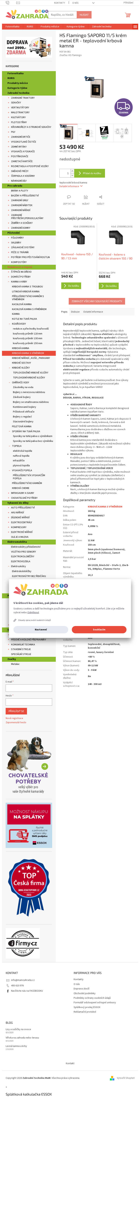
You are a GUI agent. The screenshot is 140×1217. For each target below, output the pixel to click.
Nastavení (41, 629)
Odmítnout (33, 612)
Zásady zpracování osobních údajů (34, 620)
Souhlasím (99, 629)
